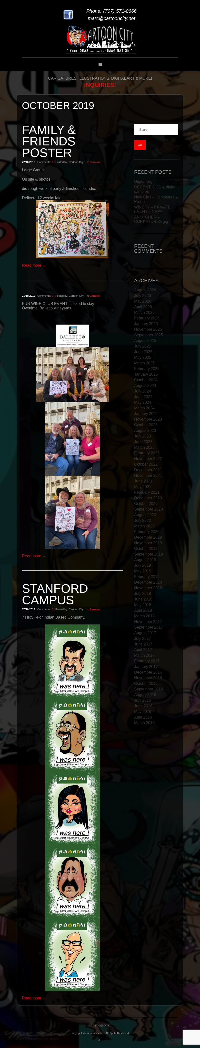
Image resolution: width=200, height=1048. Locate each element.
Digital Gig (143, 181)
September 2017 (148, 627)
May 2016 (142, 712)
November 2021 (148, 475)
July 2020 (142, 520)
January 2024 (146, 414)
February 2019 (147, 577)
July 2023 (142, 436)
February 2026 (147, 318)
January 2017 (146, 667)
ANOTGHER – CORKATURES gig (151, 219)
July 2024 (142, 391)
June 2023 (143, 442)
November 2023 (148, 419)
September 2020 (148, 509)
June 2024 (143, 397)
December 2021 (148, 470)
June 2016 (143, 706)
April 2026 (143, 307)
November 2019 (148, 543)
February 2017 (147, 661)
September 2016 (148, 689)
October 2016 (146, 683)
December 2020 (148, 498)
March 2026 (144, 312)
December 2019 (148, 537)
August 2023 (145, 430)
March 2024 (144, 408)
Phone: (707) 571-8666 (111, 11)
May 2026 (142, 301)
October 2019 (146, 548)
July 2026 (142, 296)
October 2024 (146, 380)
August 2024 (145, 385)
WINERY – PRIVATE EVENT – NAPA (152, 209)
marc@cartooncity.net (111, 18)
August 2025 (145, 340)
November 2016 (148, 678)
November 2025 (148, 329)
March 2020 (144, 526)
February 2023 (147, 453)
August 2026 (145, 290)
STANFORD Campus (55, 594)
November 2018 (148, 588)
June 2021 (143, 481)
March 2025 (144, 363)
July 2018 (142, 593)
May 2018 (142, 605)
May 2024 (142, 402)
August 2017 (145, 633)
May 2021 (142, 487)
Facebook (102, 1025)
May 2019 (142, 571)
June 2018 (143, 599)
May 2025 (142, 357)
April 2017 (143, 650)
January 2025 (146, 374)
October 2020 (146, 504)
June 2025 (143, 352)
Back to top (100, 1040)
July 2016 (142, 700)
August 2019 (145, 560)
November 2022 (148, 459)
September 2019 (148, 554)
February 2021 (147, 492)
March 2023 (144, 447)
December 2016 (148, 672)
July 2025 (142, 346)
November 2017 (148, 622)
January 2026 (146, 324)
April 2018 (143, 610)
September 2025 (148, 335)
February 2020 (147, 532)
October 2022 (146, 464)
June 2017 (143, 644)
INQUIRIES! (100, 85)
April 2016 (143, 717)
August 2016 (145, 695)
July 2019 (142, 565)
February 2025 (147, 369)
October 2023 (146, 425)
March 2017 (144, 655)
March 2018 (144, 616)
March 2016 (144, 723)
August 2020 (145, 515)
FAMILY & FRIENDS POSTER (49, 141)
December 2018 (148, 582)
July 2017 (142, 638)
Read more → (34, 265)
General (95, 162)
